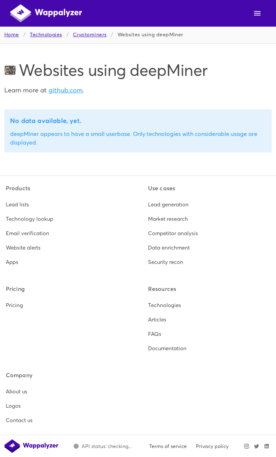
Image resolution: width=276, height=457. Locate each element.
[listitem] (67, 204)
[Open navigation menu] (257, 13)
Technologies (46, 35)
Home (11, 35)
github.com (66, 90)
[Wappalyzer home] (46, 13)
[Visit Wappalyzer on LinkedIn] (267, 446)
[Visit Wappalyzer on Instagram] (247, 446)
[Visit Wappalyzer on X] (257, 446)
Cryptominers (89, 35)
